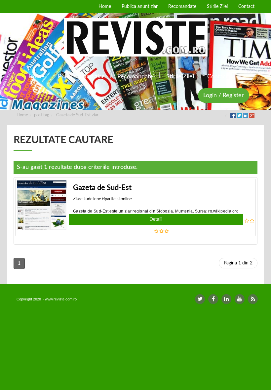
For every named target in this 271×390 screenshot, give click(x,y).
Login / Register (223, 95)
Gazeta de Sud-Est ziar (77, 115)
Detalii (155, 219)
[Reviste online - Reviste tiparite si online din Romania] (135, 37)
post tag (41, 115)
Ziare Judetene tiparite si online (102, 199)
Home (22, 115)
